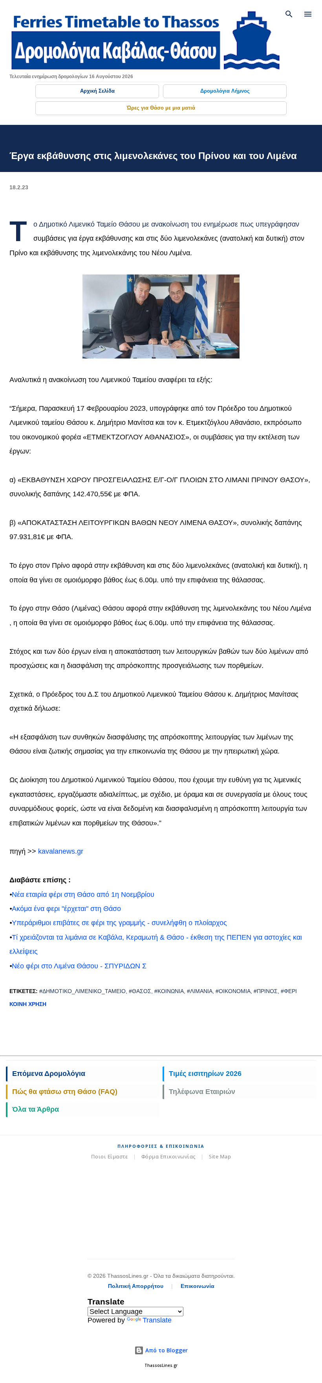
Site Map (220, 1156)
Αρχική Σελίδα (97, 91)
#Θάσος (140, 991)
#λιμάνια (199, 991)
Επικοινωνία (197, 1286)
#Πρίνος (266, 991)
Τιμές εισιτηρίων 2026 (205, 1073)
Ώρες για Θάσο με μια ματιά (161, 108)
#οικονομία (233, 991)
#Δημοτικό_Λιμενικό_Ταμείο (82, 991)
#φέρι (289, 991)
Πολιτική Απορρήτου (135, 1286)
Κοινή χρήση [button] (27, 1004)
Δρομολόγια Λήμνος (225, 91)
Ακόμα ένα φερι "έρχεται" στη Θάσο (66, 909)
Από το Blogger (166, 1350)
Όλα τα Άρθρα (35, 1109)
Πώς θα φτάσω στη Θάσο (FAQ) (64, 1092)
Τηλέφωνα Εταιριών (202, 1092)
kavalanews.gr (60, 851)
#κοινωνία (169, 991)
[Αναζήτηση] (289, 14)
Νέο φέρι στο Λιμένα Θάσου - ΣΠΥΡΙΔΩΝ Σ (79, 966)
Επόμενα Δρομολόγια (48, 1073)
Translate (157, 1320)
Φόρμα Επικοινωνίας (168, 1156)
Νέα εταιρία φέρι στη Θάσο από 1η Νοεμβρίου (83, 894)
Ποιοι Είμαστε (109, 1156)
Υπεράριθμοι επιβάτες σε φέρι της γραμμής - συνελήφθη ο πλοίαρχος (119, 923)
